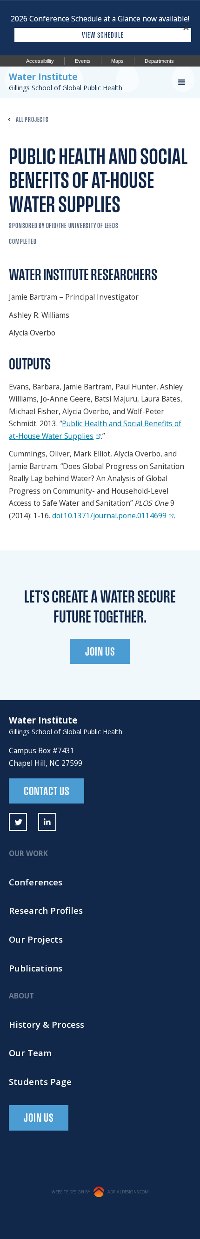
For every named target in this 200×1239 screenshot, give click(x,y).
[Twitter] (18, 822)
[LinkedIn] (47, 822)
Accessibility (40, 61)
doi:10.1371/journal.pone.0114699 (109, 515)
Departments (159, 61)
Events (83, 61)
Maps (117, 61)
